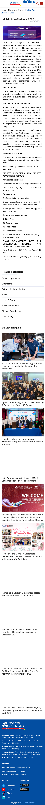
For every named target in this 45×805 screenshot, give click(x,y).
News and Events (15, 10)
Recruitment (25, 768)
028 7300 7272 (16, 757)
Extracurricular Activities (13, 289)
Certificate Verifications (10, 774)
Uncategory (7, 316)
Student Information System (12, 768)
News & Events (9, 300)
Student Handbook (9, 771)
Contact (24, 774)
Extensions (7, 284)
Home (3, 10)
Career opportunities (11, 278)
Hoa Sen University (27, 803)
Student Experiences (11, 311)
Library (23, 771)
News (4, 294)
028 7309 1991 (28, 757)
